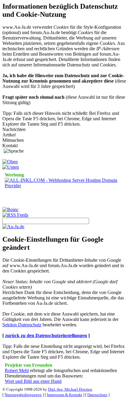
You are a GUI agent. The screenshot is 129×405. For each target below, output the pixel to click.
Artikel (9, 134)
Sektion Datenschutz (21, 324)
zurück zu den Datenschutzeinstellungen (46, 335)
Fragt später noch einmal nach (33, 97)
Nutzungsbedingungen (23, 394)
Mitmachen (13, 140)
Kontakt (10, 145)
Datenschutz (97, 394)
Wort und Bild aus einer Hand (33, 381)
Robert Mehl (17, 370)
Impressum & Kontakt (64, 394)
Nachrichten (14, 129)
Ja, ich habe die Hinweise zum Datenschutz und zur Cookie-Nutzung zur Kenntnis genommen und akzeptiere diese (63, 78)
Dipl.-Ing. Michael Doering (70, 389)
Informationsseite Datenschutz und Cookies (74, 64)
